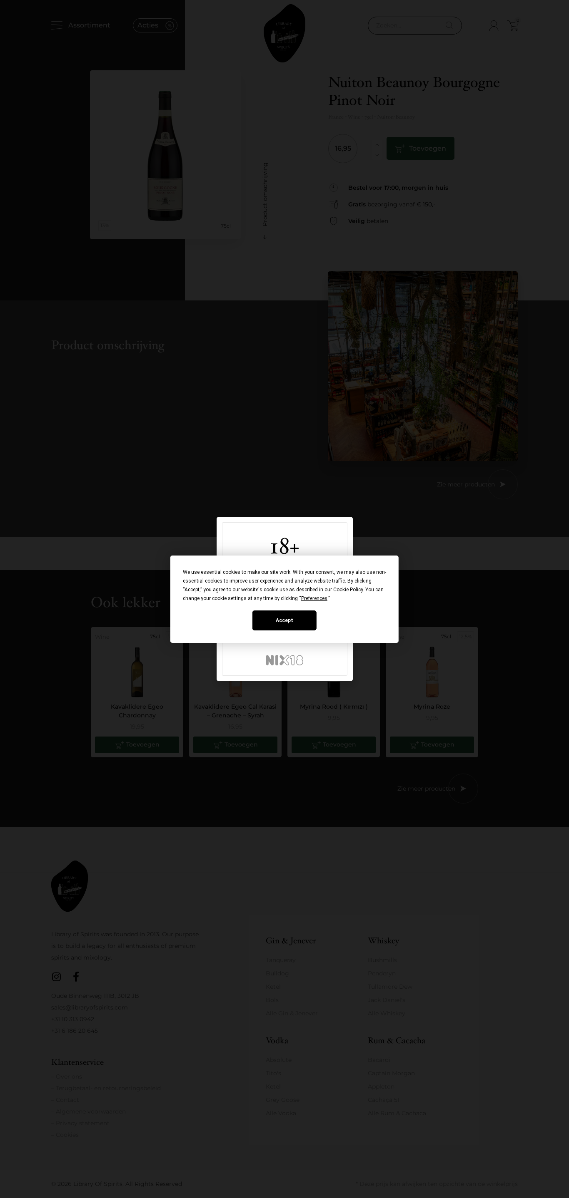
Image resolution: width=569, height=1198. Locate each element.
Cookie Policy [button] (348, 590)
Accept (284, 620)
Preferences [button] (314, 598)
